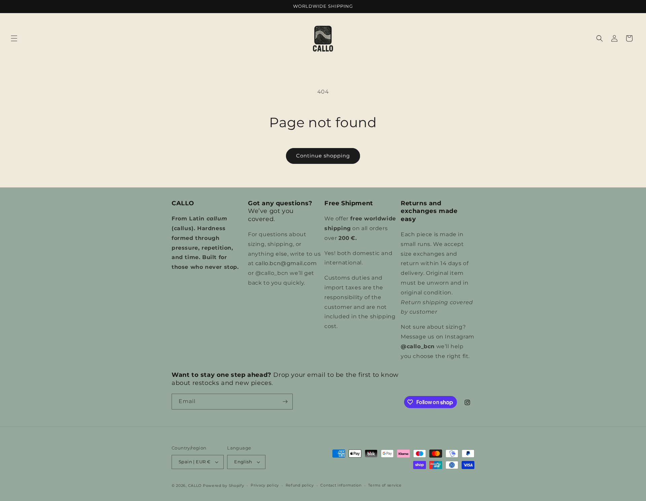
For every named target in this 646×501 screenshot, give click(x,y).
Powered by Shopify (223, 485)
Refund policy (300, 485)
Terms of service (384, 485)
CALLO (195, 485)
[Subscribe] (285, 401)
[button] (14, 38)
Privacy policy (265, 485)
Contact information (340, 485)
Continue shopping (323, 155)
